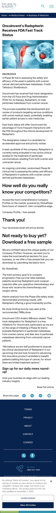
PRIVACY (28, 417)
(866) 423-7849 (33, 470)
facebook (24, 395)
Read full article (45, 387)
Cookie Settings (28, 498)
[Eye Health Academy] (8, 6)
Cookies (28, 442)
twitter (32, 395)
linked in (40, 395)
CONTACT (28, 434)
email (49, 395)
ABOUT (28, 426)
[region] (28, 494)
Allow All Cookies (28, 505)
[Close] (51, 481)
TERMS (28, 409)
